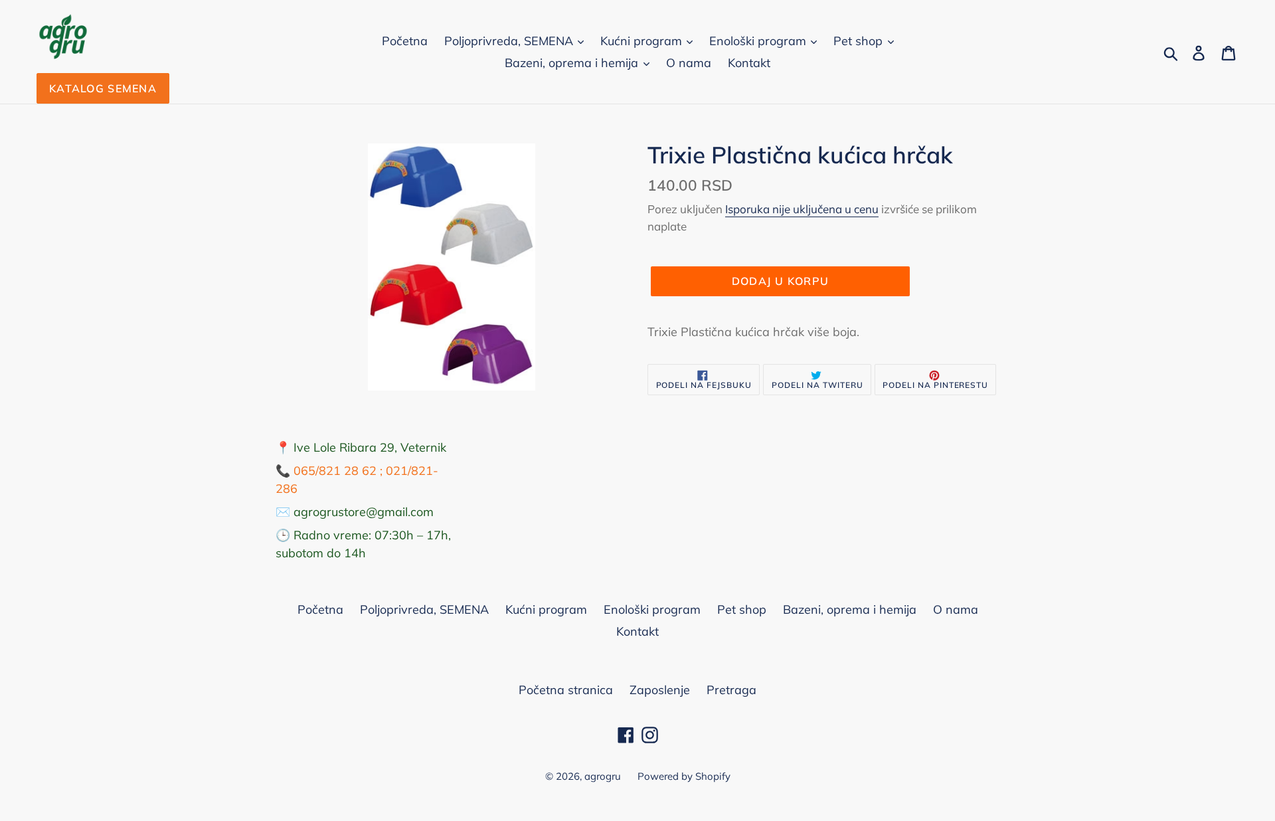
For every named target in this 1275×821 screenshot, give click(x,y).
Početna (405, 40)
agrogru (602, 776)
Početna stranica (566, 689)
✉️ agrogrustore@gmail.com (355, 511)
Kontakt (749, 62)
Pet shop (859, 40)
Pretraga (731, 689)
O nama (688, 62)
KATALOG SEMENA (103, 88)
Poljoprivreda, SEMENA (510, 40)
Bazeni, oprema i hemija (573, 62)
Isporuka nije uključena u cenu (802, 209)
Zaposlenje (660, 689)
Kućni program (642, 40)
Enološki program (759, 40)
